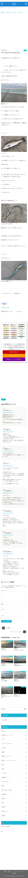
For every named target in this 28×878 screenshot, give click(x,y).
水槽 (3, 769)
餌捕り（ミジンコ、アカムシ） (10, 760)
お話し (3, 730)
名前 (2, 604)
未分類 (3, 815)
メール (2, 609)
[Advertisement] (14, 32)
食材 (3, 785)
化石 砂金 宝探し (7, 790)
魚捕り (3, 752)
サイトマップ (21, 871)
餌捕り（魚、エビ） (7, 756)
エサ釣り (4, 747)
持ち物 (3, 798)
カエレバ (16, 349)
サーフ (4, 399)
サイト (2, 615)
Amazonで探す (13, 355)
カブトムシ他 (5, 781)
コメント (3, 590)
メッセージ (15, 871)
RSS (4, 822)
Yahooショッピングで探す (13, 359)
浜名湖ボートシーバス (7, 735)
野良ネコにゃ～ (6, 811)
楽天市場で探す (13, 352)
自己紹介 (9, 871)
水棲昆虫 (4, 777)
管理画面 (14, 873)
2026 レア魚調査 (5, 826)
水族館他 (4, 794)
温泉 (3, 802)
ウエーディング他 (6, 743)
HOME (5, 871)
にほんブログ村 (5, 307)
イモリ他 (4, 773)
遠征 (3, 764)
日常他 (3, 807)
